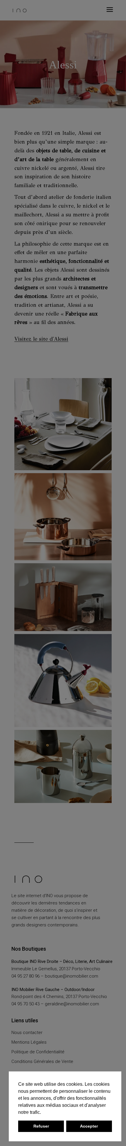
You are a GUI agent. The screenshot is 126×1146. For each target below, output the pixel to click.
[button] (43, 1113)
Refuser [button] (41, 1126)
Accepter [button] (89, 1126)
